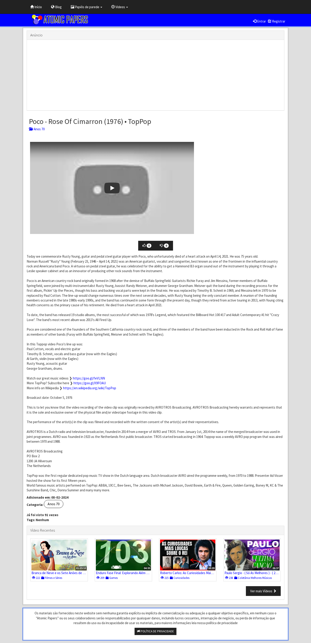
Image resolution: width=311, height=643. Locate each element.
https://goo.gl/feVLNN (89, 378)
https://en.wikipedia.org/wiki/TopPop (89, 388)
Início (38, 7)
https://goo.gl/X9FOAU (90, 383)
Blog (58, 7)
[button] (112, 188)
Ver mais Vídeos (261, 591)
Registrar (278, 21)
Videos (120, 7)
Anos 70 (38, 129)
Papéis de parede (87, 7)
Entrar (261, 21)
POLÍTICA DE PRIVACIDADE (157, 631)
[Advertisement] (155, 75)
